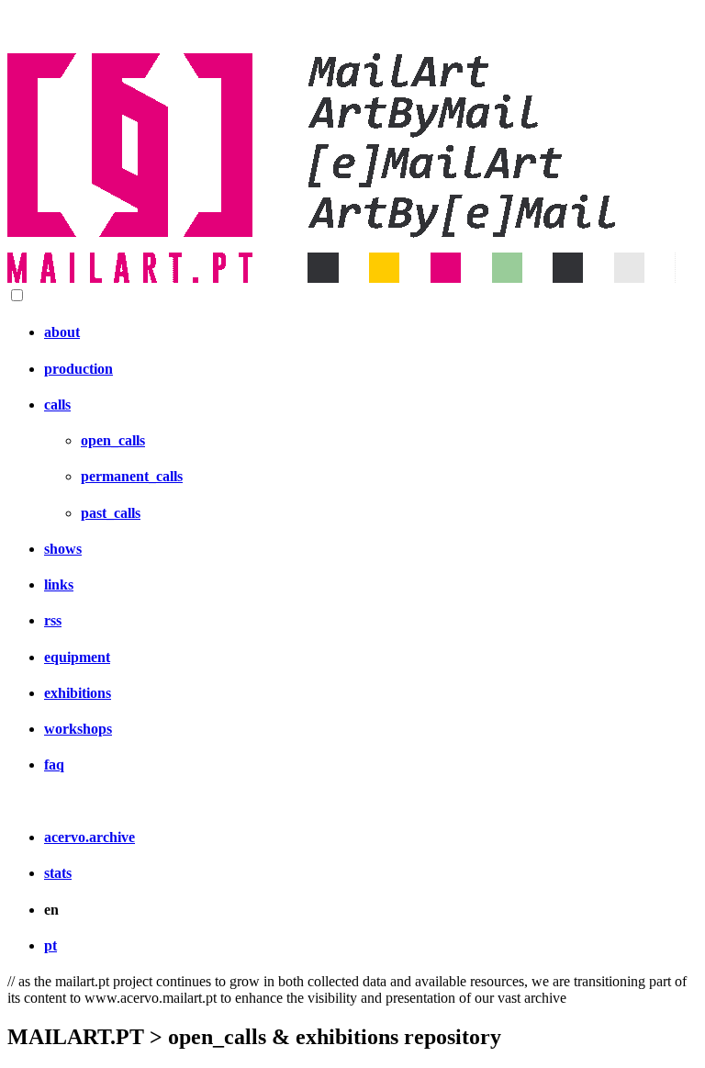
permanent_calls (132, 476)
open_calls (113, 440)
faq (54, 764)
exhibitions (77, 693)
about (62, 332)
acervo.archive (89, 837)
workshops (78, 728)
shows (63, 548)
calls (57, 404)
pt (50, 945)
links (58, 584)
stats (58, 873)
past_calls (110, 513)
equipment (77, 657)
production (78, 369)
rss (53, 620)
